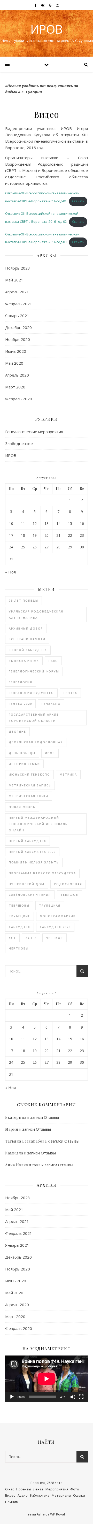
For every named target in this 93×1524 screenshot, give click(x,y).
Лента (38, 1489)
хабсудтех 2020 (55, 927)
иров (50, 753)
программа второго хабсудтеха (42, 873)
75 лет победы (23, 600)
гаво (53, 661)
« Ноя (10, 572)
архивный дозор (26, 628)
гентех (70, 693)
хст (12, 938)
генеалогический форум (34, 671)
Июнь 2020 (15, 351)
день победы (22, 753)
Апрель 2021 (17, 291)
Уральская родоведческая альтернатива (36, 614)
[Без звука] (72, 1396)
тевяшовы (19, 905)
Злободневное (19, 443)
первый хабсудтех (27, 841)
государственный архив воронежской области (34, 718)
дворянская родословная (36, 742)
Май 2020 (14, 363)
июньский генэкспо (29, 774)
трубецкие (19, 916)
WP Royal (57, 1514)
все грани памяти (27, 639)
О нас (9, 1489)
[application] (46, 1378)
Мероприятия (56, 1489)
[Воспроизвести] (11, 1396)
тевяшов (69, 895)
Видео (10, 1495)
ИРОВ (46, 29)
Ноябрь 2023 (17, 268)
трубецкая (49, 905)
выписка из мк (24, 661)
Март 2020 (15, 386)
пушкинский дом (26, 884)
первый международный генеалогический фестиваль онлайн (38, 824)
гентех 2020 (20, 704)
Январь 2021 (17, 315)
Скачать (78, 201)
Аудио (23, 1495)
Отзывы (51, 1117)
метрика (68, 774)
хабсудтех (19, 927)
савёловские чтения (30, 895)
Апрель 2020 (17, 375)
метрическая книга (29, 796)
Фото (74, 1489)
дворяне (17, 731)
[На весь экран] (81, 1396)
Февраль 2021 (18, 303)
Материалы (61, 1495)
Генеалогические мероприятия (34, 431)
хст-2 (31, 938)
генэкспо (51, 704)
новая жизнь (22, 807)
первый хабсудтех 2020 (32, 852)
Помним (11, 1501)
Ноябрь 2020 (17, 339)
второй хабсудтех (28, 650)
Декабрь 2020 (18, 327)
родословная (68, 884)
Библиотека (40, 1495)
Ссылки (79, 1495)
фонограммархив (58, 916)
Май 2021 (14, 279)
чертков (54, 938)
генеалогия (20, 682)
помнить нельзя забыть (34, 862)
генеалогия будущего (31, 693)
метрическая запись (30, 785)
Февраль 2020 (18, 398)
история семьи (24, 764)
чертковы (19, 948)
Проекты (23, 1489)
